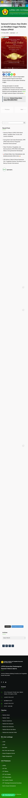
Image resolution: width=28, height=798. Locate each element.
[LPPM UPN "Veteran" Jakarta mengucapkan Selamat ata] (14, 274)
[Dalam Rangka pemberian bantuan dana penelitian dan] (14, 500)
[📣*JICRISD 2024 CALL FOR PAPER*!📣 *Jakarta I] (14, 568)
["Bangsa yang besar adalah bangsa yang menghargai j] (14, 364)
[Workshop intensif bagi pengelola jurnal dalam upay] (14, 297)
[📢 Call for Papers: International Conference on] (14, 591)
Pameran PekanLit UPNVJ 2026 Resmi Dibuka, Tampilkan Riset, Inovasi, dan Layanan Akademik (13, 134)
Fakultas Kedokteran (7, 720)
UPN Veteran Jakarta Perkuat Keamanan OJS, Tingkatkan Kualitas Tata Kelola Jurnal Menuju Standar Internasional (14, 161)
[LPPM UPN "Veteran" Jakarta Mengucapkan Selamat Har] (14, 545)
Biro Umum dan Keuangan (8, 750)
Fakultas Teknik (6, 718)
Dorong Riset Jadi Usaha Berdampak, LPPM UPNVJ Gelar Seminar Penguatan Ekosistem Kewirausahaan (14, 141)
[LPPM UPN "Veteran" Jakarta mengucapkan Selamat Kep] (14, 183)
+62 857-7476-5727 (9, 697)
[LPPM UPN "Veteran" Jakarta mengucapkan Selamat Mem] (14, 613)
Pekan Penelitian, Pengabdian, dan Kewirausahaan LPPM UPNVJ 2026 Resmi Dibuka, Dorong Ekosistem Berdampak (13, 148)
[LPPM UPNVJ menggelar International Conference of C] (14, 455)
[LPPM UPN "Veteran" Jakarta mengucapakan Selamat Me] (14, 432)
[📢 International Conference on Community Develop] (14, 478)
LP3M (3, 744)
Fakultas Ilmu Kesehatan (8, 726)
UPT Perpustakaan (6, 777)
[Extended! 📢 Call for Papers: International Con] (14, 523)
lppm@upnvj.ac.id (8, 700)
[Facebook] (4, 74)
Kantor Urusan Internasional (9, 786)
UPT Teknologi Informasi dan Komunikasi (12, 783)
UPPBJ (4, 765)
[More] (14, 74)
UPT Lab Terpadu (6, 774)
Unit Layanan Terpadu (7, 780)
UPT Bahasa (5, 771)
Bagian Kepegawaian (7, 756)
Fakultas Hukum (6, 715)
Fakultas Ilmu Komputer (7, 723)
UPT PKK (4, 768)
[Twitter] (6, 74)
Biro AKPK (4, 747)
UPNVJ (24, 91)
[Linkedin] (9, 74)
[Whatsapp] (11, 74)
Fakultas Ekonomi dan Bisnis (9, 729)
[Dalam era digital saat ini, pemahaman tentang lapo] (14, 319)
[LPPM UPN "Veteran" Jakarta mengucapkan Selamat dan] (14, 387)
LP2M (3, 741)
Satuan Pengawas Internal (8, 753)
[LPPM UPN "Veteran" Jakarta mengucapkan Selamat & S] (14, 342)
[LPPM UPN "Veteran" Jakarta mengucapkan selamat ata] (14, 251)
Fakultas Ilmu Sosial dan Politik (9, 732)
